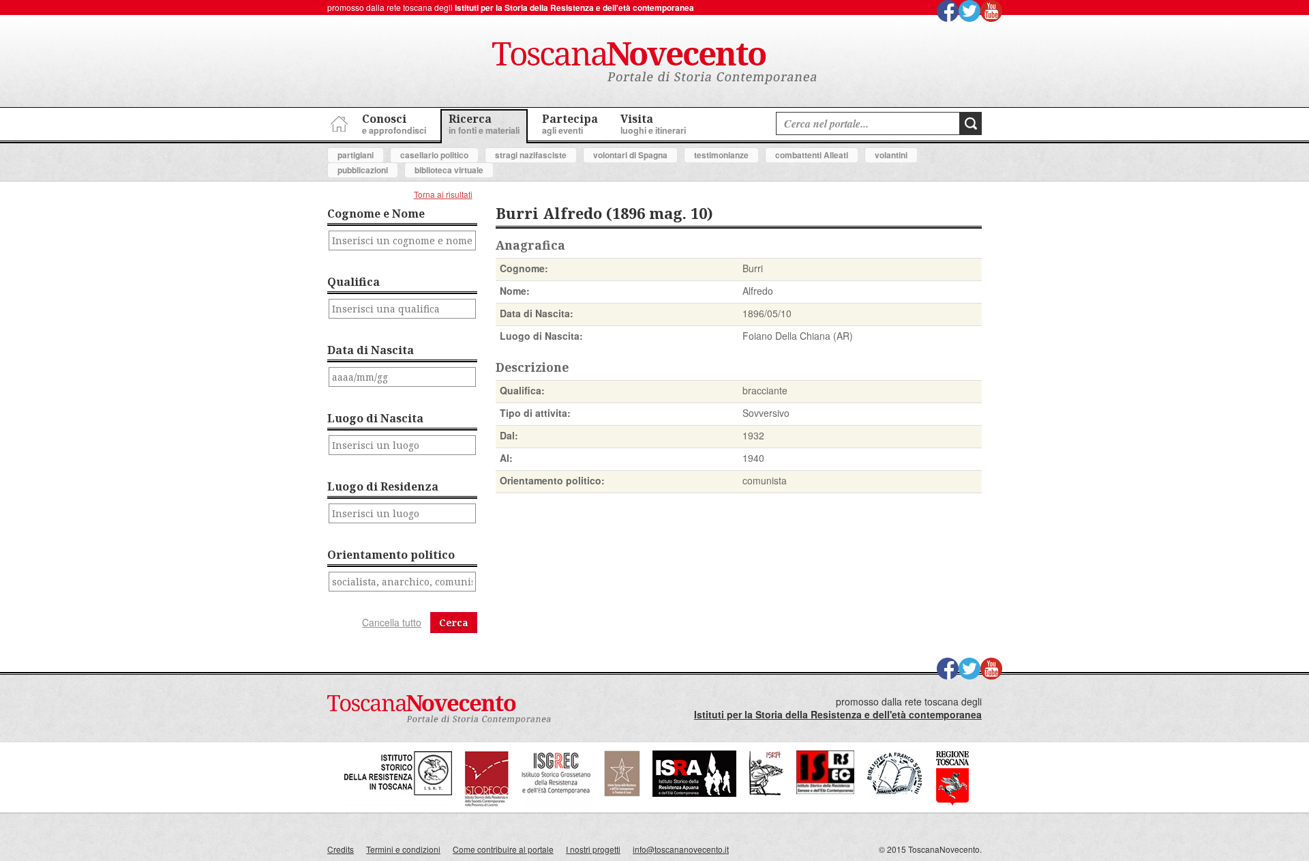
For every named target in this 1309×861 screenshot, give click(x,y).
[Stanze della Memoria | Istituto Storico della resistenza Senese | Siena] (825, 790)
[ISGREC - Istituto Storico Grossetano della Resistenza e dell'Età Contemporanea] (556, 803)
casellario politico (434, 155)
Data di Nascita (370, 349)
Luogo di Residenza (382, 486)
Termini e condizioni (403, 849)
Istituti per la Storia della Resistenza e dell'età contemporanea (574, 7)
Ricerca (484, 123)
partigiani (355, 155)
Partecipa (570, 123)
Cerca (453, 622)
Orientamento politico (391, 554)
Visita (653, 123)
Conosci (394, 123)
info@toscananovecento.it (681, 849)
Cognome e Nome (376, 213)
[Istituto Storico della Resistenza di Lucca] (621, 793)
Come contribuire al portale (503, 849)
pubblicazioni (362, 170)
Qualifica (353, 281)
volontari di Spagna (630, 155)
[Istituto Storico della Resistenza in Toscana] (398, 803)
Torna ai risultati (443, 194)
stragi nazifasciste (531, 155)
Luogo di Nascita (375, 418)
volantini (891, 155)
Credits (340, 849)
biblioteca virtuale (449, 170)
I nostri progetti (593, 849)
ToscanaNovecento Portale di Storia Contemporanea (654, 63)
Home (337, 121)
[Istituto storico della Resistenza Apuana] (694, 793)
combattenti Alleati (811, 155)
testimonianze (721, 155)
